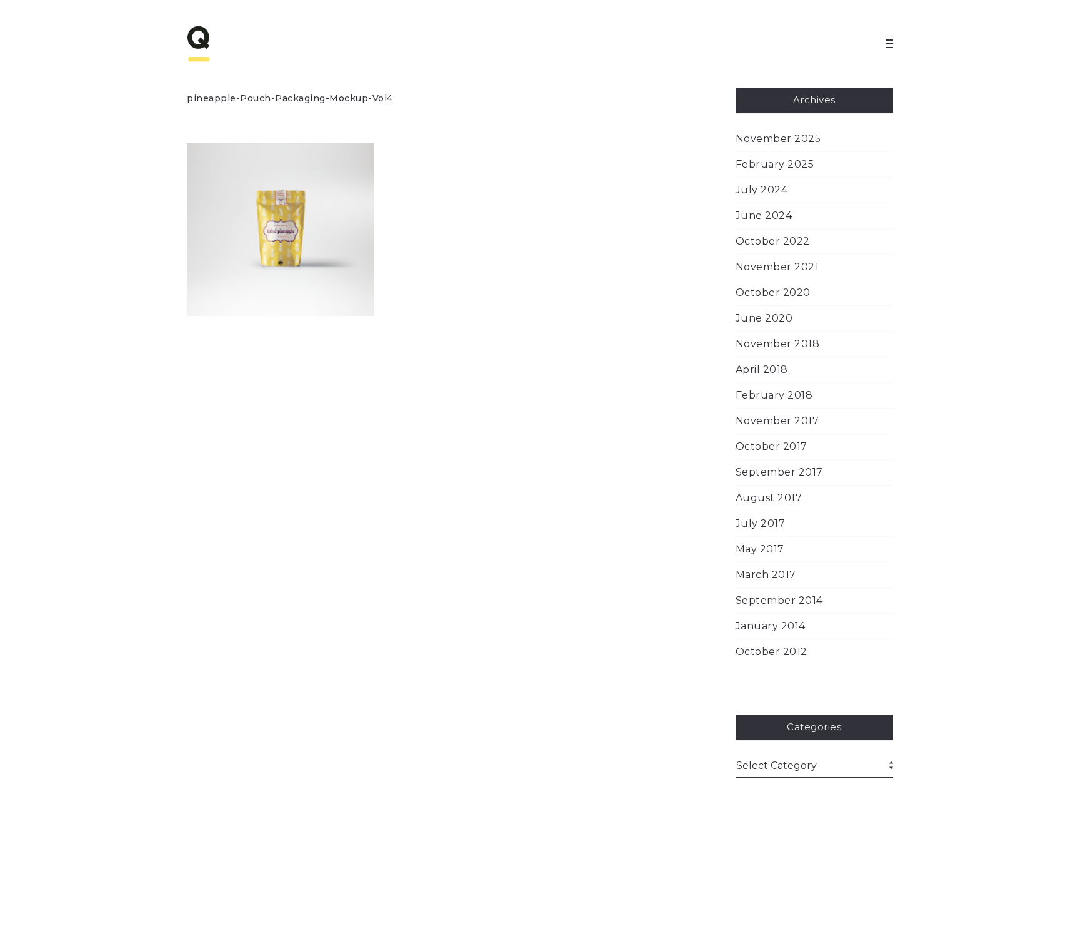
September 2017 (779, 472)
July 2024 (762, 190)
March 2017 (766, 575)
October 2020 (773, 292)
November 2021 (777, 267)
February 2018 (774, 395)
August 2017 (769, 498)
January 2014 (771, 626)
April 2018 (762, 369)
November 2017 (777, 421)
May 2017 (760, 549)
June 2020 (764, 318)
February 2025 (775, 164)
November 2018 (778, 344)
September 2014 (779, 600)
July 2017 (761, 523)
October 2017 (772, 446)
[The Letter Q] (224, 44)
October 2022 (773, 241)
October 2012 (772, 652)
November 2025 (778, 139)
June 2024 (764, 215)
